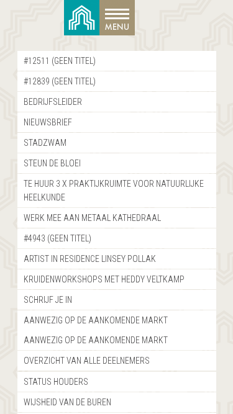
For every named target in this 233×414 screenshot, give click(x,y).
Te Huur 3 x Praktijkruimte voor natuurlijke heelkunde (114, 190)
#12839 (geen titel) (60, 81)
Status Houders (56, 382)
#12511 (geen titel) (60, 61)
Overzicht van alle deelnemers (87, 361)
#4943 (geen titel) (57, 238)
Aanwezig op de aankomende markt (96, 320)
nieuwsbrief (48, 122)
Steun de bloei (52, 163)
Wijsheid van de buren (67, 402)
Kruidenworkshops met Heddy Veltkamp (104, 279)
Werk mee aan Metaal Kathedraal (92, 218)
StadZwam (45, 143)
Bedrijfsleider (53, 102)
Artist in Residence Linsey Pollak (90, 259)
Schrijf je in (48, 300)
